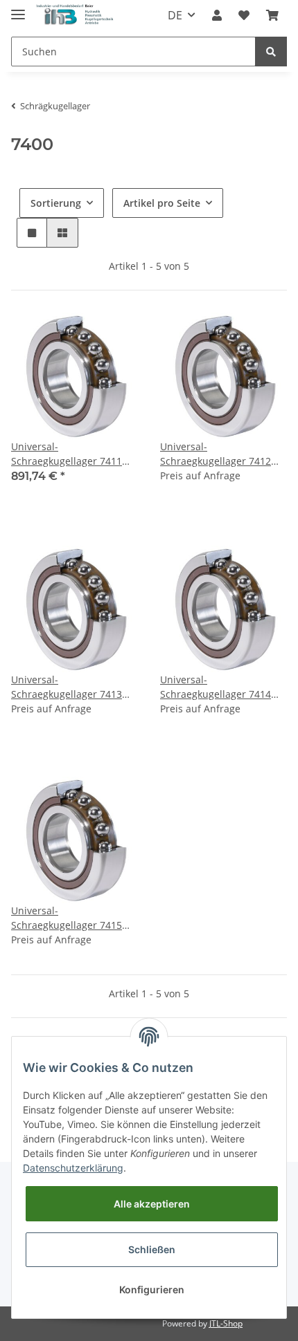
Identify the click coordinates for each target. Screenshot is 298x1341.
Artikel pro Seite (161, 203)
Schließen (151, 1249)
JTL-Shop (226, 1323)
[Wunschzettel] (244, 15)
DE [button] (175, 15)
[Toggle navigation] (18, 8)
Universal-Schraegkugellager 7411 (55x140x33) (66, 454)
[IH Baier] (75, 15)
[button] (217, 15)
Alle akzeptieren (152, 1204)
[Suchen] (271, 51)
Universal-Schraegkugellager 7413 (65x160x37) (66, 687)
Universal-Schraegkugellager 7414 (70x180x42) (215, 687)
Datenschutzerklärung (73, 1168)
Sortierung (55, 203)
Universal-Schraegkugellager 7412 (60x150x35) (215, 454)
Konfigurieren (151, 1289)
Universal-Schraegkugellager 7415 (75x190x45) (66, 918)
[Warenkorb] (272, 15)
